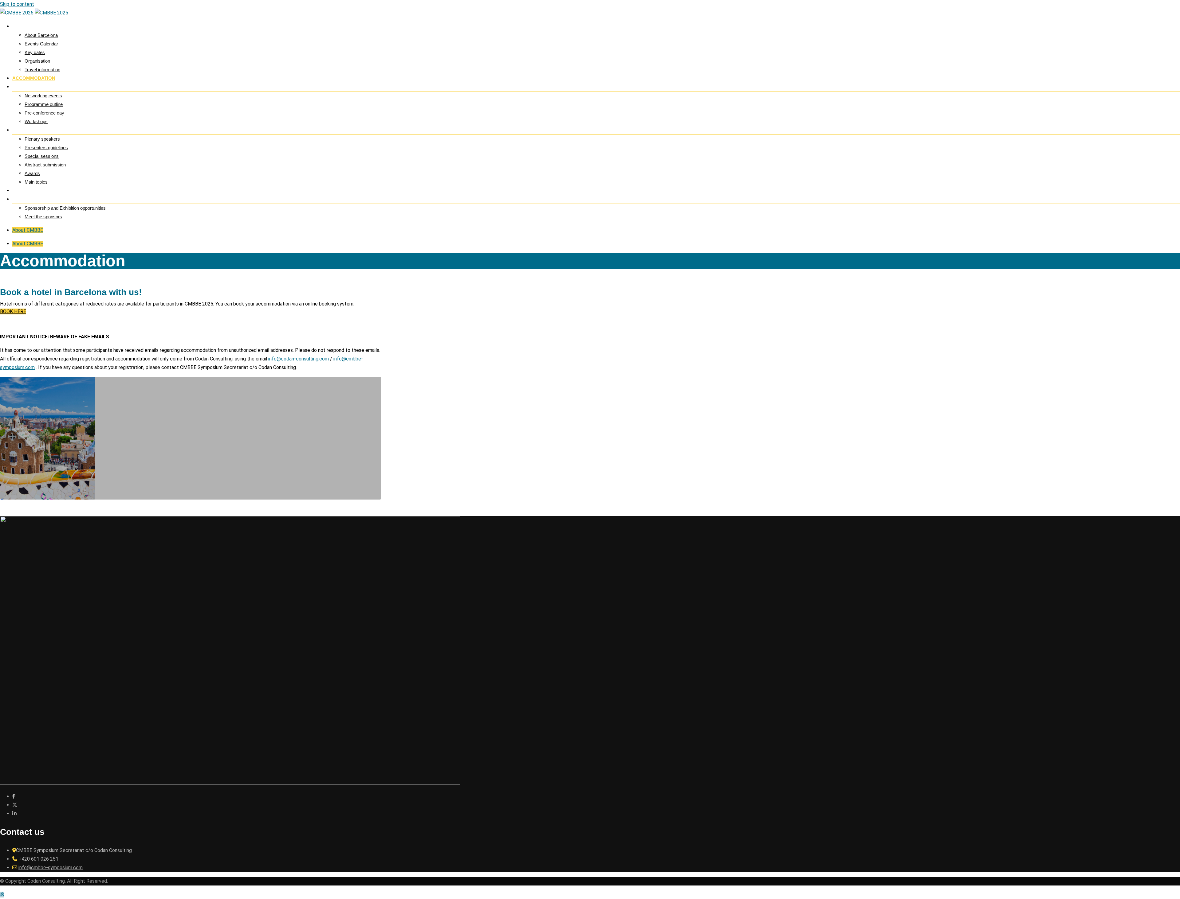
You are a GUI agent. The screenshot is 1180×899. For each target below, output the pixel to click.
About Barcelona (41, 35)
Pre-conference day (44, 112)
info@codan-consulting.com (298, 359)
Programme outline (44, 104)
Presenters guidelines (46, 147)
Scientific (25, 130)
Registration (29, 190)
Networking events (43, 95)
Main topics (36, 182)
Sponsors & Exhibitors (42, 199)
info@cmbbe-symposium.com (50, 867)
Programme (28, 86)
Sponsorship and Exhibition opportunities (65, 208)
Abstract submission (45, 164)
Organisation (37, 61)
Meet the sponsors (43, 216)
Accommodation (33, 78)
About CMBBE (27, 230)
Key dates (35, 52)
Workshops (36, 121)
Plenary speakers (42, 139)
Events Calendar (41, 43)
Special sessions (42, 156)
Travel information (42, 69)
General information (40, 26)
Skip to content (17, 4)
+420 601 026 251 (38, 859)
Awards (32, 173)
